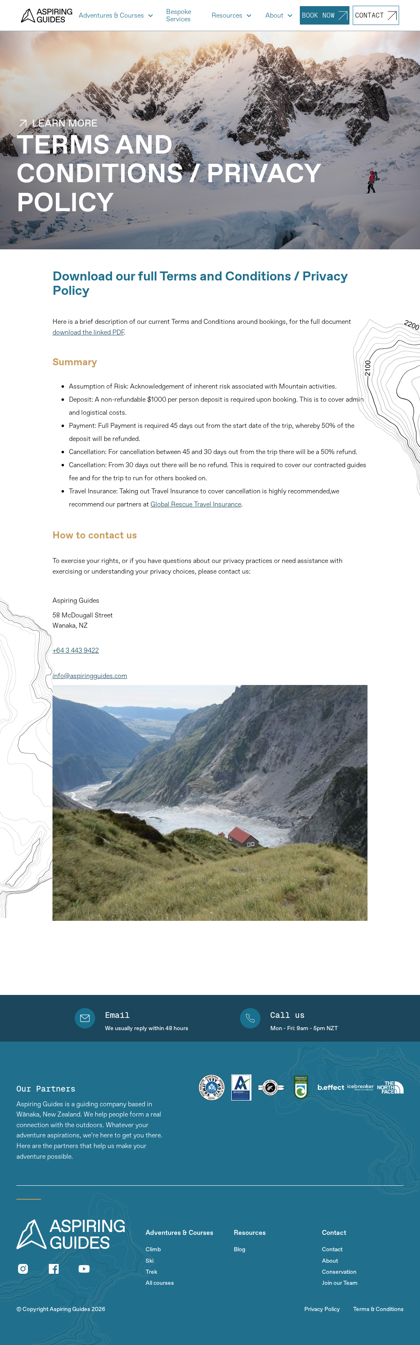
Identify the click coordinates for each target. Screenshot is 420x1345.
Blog (239, 1249)
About (330, 1261)
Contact (332, 1249)
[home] (46, 15)
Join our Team (340, 1283)
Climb (153, 1249)
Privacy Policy (322, 1309)
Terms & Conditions (378, 1309)
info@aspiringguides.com (89, 675)
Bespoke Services (178, 15)
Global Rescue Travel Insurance (196, 504)
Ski (149, 1261)
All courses (160, 1283)
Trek (151, 1272)
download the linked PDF (88, 332)
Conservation (339, 1272)
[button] (116, 15)
